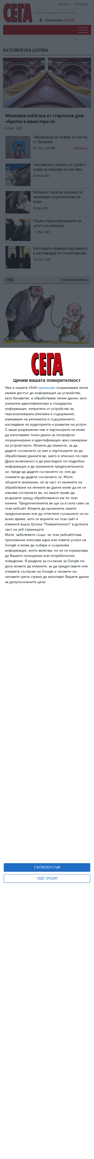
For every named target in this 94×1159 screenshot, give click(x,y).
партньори (46, 387)
